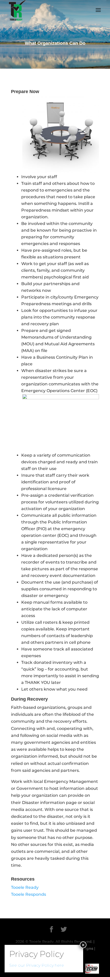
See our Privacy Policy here (36, 965)
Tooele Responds (28, 894)
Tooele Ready (25, 887)
